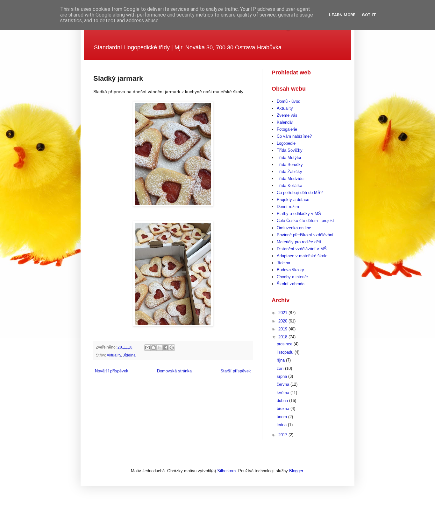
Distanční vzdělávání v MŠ (302, 248)
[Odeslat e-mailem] (147, 347)
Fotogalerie (287, 129)
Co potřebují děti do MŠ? (300, 192)
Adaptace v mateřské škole (302, 255)
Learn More (342, 14)
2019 (283, 329)
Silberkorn (226, 470)
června (283, 384)
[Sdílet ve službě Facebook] (165, 347)
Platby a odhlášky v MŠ (299, 213)
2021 (283, 312)
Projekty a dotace (293, 199)
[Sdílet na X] (159, 347)
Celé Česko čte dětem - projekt (305, 220)
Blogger (296, 470)
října (281, 360)
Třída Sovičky (290, 150)
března (283, 408)
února (282, 416)
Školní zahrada (290, 283)
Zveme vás (287, 115)
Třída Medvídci (290, 178)
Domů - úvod (288, 101)
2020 (283, 321)
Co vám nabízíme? (294, 136)
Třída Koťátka (289, 185)
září (281, 368)
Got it (369, 14)
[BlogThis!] (153, 347)
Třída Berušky (290, 164)
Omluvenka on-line (294, 227)
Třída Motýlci (289, 157)
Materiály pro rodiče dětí (299, 241)
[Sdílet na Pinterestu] (171, 347)
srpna (282, 376)
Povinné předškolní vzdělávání (305, 234)
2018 (283, 337)
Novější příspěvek (111, 371)
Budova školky (290, 269)
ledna (282, 424)
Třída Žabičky (289, 171)
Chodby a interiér (292, 276)
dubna (283, 400)
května (283, 392)
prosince (285, 344)
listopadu (286, 352)
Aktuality (114, 355)
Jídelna (129, 355)
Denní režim (288, 206)
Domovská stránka (174, 371)
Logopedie (286, 143)
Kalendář (285, 122)
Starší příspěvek (235, 371)
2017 (283, 434)
